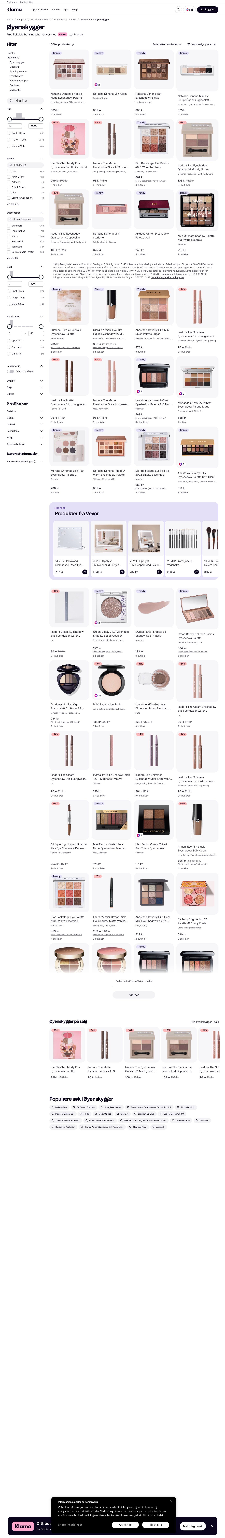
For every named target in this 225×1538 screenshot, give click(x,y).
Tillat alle (156, 1524)
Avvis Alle (125, 1524)
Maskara (14, 66)
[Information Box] (72, 44)
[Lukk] (171, 1501)
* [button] (150, 181)
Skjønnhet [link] (59, 19)
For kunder (12, 2)
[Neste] (211, 548)
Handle (56, 9)
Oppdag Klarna (39, 9)
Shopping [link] (22, 19)
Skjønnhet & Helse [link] (40, 19)
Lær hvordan (76, 34)
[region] (113, 1515)
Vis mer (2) (15, 89)
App (66, 9)
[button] (189, 9)
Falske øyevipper (19, 80)
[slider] (9, 119)
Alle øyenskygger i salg (205, 1021)
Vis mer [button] (134, 995)
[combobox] (166, 44)
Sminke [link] (72, 19)
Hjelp (75, 9)
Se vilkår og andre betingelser (167, 277)
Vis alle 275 (13, 204)
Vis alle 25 (12, 258)
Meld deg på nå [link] (192, 1526)
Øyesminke (13, 57)
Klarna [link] (10, 19)
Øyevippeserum (18, 71)
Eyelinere (14, 85)
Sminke (11, 53)
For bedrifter (26, 2)
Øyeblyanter (16, 76)
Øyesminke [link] (86, 19)
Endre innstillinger (70, 1525)
